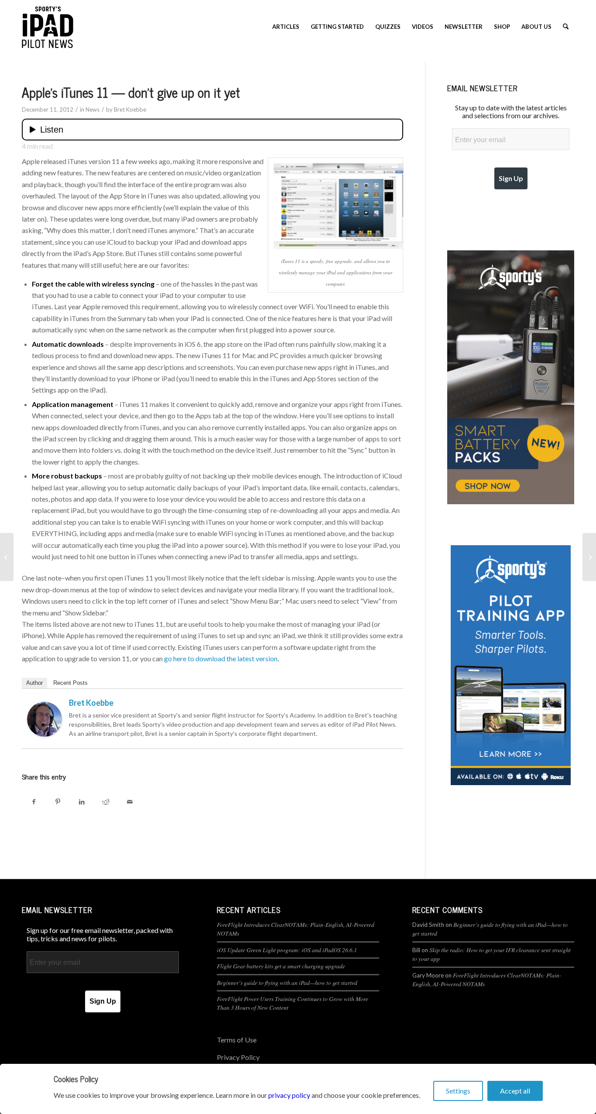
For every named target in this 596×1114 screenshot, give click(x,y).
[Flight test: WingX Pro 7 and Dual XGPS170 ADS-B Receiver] (589, 557)
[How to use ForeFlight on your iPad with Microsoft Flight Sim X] (7, 557)
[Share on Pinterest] (58, 801)
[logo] (47, 26)
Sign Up (511, 178)
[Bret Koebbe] (44, 734)
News (92, 109)
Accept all (515, 1091)
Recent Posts (70, 683)
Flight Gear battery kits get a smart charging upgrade (281, 966)
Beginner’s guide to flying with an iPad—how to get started (287, 982)
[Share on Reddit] (106, 801)
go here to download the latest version (220, 658)
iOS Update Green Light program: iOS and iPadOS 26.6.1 (287, 950)
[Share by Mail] (130, 801)
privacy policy (289, 1095)
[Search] (565, 26)
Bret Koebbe (130, 109)
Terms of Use (237, 1039)
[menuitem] (286, 26)
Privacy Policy (238, 1057)
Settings (458, 1091)
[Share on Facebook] (34, 801)
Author (34, 683)
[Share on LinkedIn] (82, 801)
